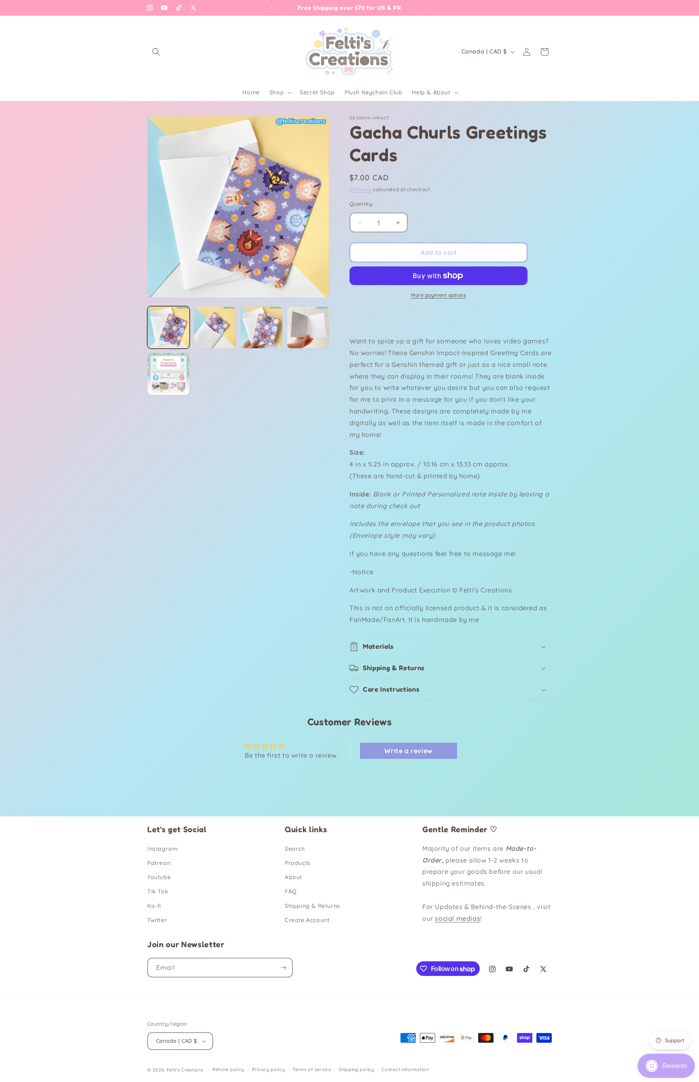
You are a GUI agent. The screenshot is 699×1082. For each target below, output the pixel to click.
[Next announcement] (427, 7)
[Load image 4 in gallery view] (308, 327)
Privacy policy (268, 1069)
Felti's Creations (185, 1070)
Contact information (404, 1069)
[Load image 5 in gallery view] (168, 374)
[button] (156, 52)
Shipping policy (356, 1069)
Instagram (162, 848)
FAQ (291, 891)
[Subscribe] (283, 968)
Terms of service (311, 1069)
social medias (457, 918)
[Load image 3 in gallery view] (261, 327)
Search (295, 848)
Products (298, 863)
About (293, 877)
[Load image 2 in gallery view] (215, 327)
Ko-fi (154, 905)
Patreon (158, 863)
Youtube (159, 877)
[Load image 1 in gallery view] (168, 327)
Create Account (307, 920)
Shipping (361, 189)
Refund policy (228, 1069)
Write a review (408, 751)
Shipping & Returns (312, 905)
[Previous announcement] (271, 7)
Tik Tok (157, 891)
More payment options (438, 295)
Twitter (157, 920)
